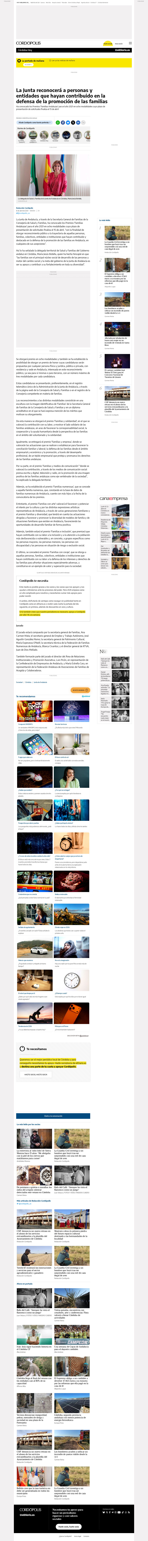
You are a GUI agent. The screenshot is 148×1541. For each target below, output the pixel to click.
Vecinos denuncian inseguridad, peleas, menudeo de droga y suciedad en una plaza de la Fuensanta (32, 1419)
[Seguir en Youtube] (119, 1512)
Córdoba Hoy (25, 50)
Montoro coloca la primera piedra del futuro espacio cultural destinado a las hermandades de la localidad (70, 1235)
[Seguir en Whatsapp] (126, 1512)
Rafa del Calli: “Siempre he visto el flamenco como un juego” (70, 1188)
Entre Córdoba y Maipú (74, 2)
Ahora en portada (24, 1284)
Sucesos (43, 2)
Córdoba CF (93, 2)
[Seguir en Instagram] (115, 1512)
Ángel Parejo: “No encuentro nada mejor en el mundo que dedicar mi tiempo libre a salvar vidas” (105, 716)
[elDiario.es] (32, 1514)
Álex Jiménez (21, 1352)
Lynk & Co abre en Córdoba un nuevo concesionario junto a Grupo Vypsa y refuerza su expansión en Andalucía (106, 510)
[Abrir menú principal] (130, 43)
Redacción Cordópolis (24, 208)
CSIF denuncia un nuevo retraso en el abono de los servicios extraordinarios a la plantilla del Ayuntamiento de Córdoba (33, 1235)
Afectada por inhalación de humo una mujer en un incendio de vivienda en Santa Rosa (117, 341)
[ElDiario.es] (122, 50)
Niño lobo (48, 2)
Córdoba (28, 682)
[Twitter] (73, 122)
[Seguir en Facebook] (109, 1512)
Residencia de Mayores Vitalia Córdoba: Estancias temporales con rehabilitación (105, 524)
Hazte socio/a (108, 43)
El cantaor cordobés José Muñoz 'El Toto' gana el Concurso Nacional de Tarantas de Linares (115, 373)
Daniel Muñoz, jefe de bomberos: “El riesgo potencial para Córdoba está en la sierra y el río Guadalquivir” (106, 676)
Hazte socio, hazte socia (36, 1074)
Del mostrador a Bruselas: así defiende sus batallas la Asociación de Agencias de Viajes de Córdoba (105, 550)
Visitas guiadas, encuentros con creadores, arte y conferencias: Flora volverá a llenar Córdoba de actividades (71, 1314)
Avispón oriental (56, 2)
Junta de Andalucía (40, 682)
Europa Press (59, 1423)
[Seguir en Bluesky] (104, 1512)
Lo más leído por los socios (28, 1124)
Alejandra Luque (60, 1389)
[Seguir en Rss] (129, 1512)
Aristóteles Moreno (23, 1161)
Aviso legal (77, 1536)
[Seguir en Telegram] (112, 1512)
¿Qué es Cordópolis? (65, 1536)
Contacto (86, 1536)
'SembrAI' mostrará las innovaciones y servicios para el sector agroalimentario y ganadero (34, 1270)
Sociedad (19, 682)
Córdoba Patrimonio (103, 2)
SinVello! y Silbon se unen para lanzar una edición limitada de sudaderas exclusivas (105, 563)
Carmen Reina (21, 1195)
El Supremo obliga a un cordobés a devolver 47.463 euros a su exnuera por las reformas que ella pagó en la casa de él (71, 1382)
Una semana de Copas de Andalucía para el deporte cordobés (71, 1348)
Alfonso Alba (21, 1386)
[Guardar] (83, 122)
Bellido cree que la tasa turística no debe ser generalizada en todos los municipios (33, 1491)
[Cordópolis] (32, 1509)
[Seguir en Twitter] (107, 1512)
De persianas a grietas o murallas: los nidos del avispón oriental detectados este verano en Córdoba (34, 1190)
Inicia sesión (119, 43)
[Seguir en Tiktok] (123, 1512)
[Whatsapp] (58, 122)
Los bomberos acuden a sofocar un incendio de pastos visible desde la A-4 (71, 1454)
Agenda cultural (85, 2)
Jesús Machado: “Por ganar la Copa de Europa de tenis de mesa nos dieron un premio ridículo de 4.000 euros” (105, 703)
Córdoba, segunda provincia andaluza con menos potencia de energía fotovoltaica (70, 1417)
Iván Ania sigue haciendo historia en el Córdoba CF (34, 1348)
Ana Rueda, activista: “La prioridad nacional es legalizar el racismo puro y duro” (105, 689)
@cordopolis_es (24, 213)
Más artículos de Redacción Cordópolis (34, 1201)
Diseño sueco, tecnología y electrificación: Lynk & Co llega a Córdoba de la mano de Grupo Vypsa (106, 537)
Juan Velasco (58, 1193)
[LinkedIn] (78, 122)
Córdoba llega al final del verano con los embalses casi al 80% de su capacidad (34, 1381)
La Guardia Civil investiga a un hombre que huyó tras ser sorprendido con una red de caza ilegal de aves (70, 1154)
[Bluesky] (68, 122)
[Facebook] (63, 122)
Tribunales (64, 2)
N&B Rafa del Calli (35, 2)
